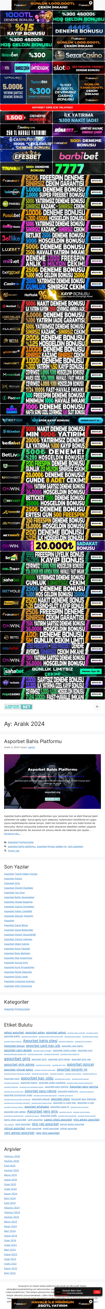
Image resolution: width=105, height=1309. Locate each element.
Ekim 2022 (10, 1273)
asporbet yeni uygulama (81, 1112)
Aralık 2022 (10, 1263)
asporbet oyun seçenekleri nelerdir (32, 1087)
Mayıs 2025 (10, 1175)
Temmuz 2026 (12, 1156)
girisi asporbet (22, 1124)
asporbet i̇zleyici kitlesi (73, 1074)
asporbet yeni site (65, 1112)
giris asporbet (75, 846)
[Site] (52, 180)
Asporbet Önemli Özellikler (18, 888)
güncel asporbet (14, 1128)
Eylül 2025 (9, 1165)
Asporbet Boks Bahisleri (17, 953)
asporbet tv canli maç (64, 1102)
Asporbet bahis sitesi (40, 1041)
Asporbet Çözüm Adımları (18, 939)
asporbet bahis (12, 1036)
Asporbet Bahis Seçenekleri (19, 897)
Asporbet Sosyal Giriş (16, 962)
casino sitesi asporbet (58, 1119)
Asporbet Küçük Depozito (18, 972)
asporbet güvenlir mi (72, 1069)
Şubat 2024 (10, 1235)
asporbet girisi (39, 1059)
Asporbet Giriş (12, 883)
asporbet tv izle (85, 1102)
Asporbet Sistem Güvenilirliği (20, 934)
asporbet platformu (68, 1091)
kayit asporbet (34, 1128)
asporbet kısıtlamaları (11, 1083)
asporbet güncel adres (18, 1069)
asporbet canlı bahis (72, 1046)
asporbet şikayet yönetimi (87, 1116)
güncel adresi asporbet (72, 1124)
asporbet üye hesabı (32, 1116)
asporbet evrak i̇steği (51, 1054)
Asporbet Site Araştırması (18, 958)
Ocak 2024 (10, 1240)
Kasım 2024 (10, 1193)
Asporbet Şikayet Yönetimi (18, 916)
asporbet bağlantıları (66, 1041)
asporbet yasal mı (59, 1106)
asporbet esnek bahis (35, 1054)
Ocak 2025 (10, 1184)
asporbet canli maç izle (43, 1046)
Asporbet (9, 920)
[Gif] (52, 295)
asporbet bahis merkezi (72, 1036)
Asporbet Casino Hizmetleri (19, 906)
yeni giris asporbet (48, 1133)
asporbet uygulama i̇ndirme (13, 1107)
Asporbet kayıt (12, 1078)
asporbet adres (35, 1032)
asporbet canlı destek (18, 1050)
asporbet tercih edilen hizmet (41, 1103)
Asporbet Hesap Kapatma (18, 902)
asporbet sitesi (60, 1099)
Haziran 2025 (11, 1170)
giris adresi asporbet (86, 1119)
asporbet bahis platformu (22, 846)
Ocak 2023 (10, 1259)
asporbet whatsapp (36, 1106)
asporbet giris (17, 1058)
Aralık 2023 (10, 1245)
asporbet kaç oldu (37, 1078)
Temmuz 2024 (12, 1212)
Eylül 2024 (10, 1203)
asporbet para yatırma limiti (13, 1092)
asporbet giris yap (81, 1059)
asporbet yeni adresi (15, 1111)
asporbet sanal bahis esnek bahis (45, 1095)
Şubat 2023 (10, 1254)
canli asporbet (35, 1119)
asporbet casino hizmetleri (42, 1051)
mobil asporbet (51, 1128)
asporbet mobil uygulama (52, 1082)
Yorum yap (13, 850)
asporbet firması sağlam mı (52, 846)
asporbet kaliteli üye (90, 1074)
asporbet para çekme (40, 1091)
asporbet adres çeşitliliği (76, 1033)
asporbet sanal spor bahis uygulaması (17, 1099)
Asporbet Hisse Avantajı (40, 1074)
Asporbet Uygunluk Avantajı (19, 981)
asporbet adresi (56, 1032)
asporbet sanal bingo (65, 1095)
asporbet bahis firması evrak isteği (51, 1036)
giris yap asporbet (45, 1124)
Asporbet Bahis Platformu (33, 741)
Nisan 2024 (10, 1226)
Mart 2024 (10, 1231)
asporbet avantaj (92, 1033)
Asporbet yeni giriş (42, 1111)
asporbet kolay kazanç (63, 1079)
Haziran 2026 (11, 1161)
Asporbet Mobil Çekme (16, 944)
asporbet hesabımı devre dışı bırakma (17, 1074)
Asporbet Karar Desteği (17, 948)
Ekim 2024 (10, 1198)
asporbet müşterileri (11, 1087)
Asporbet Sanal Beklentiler (18, 930)
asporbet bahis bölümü (29, 1036)
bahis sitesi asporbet (15, 1119)
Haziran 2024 (11, 1217)
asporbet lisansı (29, 1082)
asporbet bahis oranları (90, 1036)
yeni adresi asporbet (19, 1133)
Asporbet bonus (14, 1045)
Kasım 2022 (10, 1268)
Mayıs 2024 (10, 1221)
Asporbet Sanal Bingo (16, 925)
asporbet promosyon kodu (18, 1095)
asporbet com (85, 1050)
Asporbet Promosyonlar (21, 842)
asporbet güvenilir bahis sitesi (45, 1070)
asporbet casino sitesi (64, 1050)
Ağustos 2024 (12, 1207)
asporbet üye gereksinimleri (14, 1116)
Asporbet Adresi (13, 878)
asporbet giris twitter (59, 1059)
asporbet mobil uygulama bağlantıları (80, 1083)
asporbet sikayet (41, 1099)
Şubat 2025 (10, 1179)
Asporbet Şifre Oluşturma (18, 986)
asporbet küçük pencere (80, 1079)
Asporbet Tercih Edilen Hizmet (20, 874)
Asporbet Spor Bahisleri (83, 1099)
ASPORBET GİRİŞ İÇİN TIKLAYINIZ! (52, 107)
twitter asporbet (68, 1128)
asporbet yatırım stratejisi (80, 1107)
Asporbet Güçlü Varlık (16, 976)
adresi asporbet (14, 1032)
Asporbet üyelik (48, 1115)
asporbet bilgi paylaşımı (83, 1041)
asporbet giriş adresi (19, 1064)
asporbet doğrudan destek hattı (15, 1054)
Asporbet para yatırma (84, 1086)
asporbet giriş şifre (59, 1065)
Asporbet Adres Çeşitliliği (18, 911)
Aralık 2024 (10, 1189)
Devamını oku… (12, 833)
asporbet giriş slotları (43, 1065)
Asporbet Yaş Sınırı (14, 892)
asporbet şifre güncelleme (67, 1116)
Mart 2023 (10, 1249)
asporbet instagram (57, 1074)
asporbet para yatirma (56, 1086)
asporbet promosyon (86, 1092)
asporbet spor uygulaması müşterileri (17, 1103)
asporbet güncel (80, 1064)
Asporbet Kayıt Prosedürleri (19, 967)
